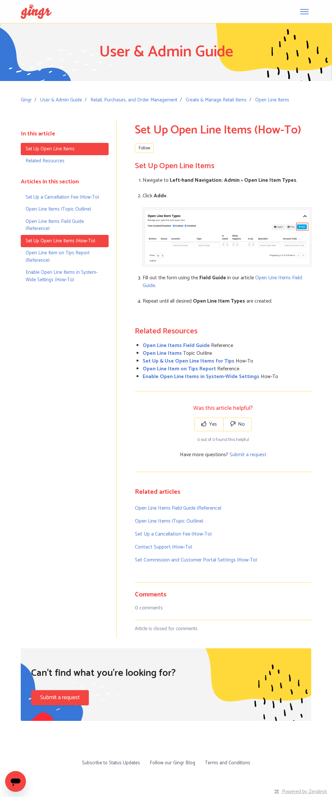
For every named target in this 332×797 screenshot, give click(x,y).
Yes (212, 424)
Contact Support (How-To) (163, 547)
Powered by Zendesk (304, 791)
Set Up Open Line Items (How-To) (60, 241)
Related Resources (45, 161)
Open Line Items (272, 100)
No (241, 424)
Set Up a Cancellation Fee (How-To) (173, 534)
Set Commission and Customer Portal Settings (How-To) (196, 560)
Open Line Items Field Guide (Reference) (178, 508)
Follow (144, 148)
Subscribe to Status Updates (111, 763)
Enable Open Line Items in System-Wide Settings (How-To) (62, 276)
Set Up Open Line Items (50, 149)
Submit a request (248, 454)
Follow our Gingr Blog (172, 763)
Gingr (26, 100)
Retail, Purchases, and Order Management (133, 100)
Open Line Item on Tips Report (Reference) (57, 256)
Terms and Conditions (227, 763)
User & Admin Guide (61, 100)
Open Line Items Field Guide (176, 345)
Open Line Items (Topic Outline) (169, 521)
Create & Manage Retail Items (216, 100)
